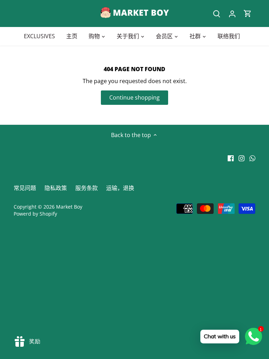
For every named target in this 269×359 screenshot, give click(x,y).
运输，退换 (120, 188)
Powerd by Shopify (35, 213)
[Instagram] (241, 158)
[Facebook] (231, 158)
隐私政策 (55, 188)
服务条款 (86, 188)
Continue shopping (134, 97)
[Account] (232, 13)
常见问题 (25, 188)
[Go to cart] (247, 13)
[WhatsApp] (252, 158)
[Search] (217, 13)
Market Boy (69, 206)
